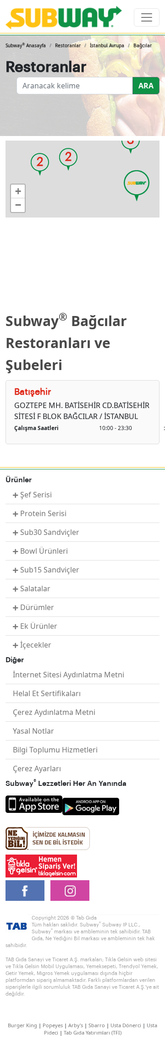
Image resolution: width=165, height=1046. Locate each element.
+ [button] (18, 191)
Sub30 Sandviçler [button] (49, 532)
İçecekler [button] (35, 645)
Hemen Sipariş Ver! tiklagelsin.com (41, 866)
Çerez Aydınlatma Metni (54, 712)
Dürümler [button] (37, 607)
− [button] (18, 205)
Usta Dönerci (125, 1025)
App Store (34, 804)
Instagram (69, 890)
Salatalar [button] (35, 588)
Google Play (90, 806)
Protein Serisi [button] (43, 513)
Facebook (25, 890)
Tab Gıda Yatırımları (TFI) (92, 1032)
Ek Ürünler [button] (38, 626)
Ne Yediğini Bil (48, 838)
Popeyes (53, 1025)
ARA (146, 86)
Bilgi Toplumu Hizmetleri (55, 750)
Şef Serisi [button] (36, 495)
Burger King (22, 1025)
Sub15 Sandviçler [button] (49, 570)
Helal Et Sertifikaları (47, 693)
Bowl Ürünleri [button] (44, 551)
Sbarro (96, 1025)
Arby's (75, 1025)
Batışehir (32, 392)
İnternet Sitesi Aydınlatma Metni (68, 675)
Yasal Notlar (33, 731)
